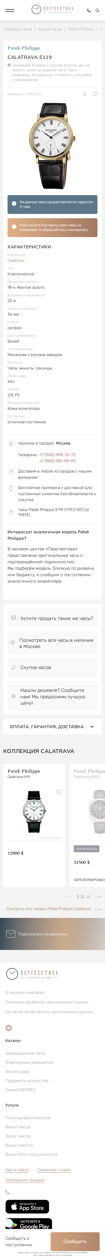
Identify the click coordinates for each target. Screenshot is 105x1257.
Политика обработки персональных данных (47, 1002)
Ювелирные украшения (29, 1062)
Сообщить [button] (75, 1241)
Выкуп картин (19, 1145)
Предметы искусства (26, 1080)
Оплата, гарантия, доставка (47, 726)
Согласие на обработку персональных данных (49, 1011)
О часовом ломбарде (24, 992)
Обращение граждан (25, 1180)
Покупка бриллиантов (27, 1117)
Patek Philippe (24, 48)
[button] (9, 10)
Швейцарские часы (25, 1053)
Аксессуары (17, 1071)
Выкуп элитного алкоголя (31, 1154)
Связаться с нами (54, 1169)
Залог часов (17, 1136)
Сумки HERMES (20, 1089)
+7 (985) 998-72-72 (57, 454)
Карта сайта (16, 1169)
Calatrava (16, 260)
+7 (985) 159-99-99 (57, 461)
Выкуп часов (18, 1126)
